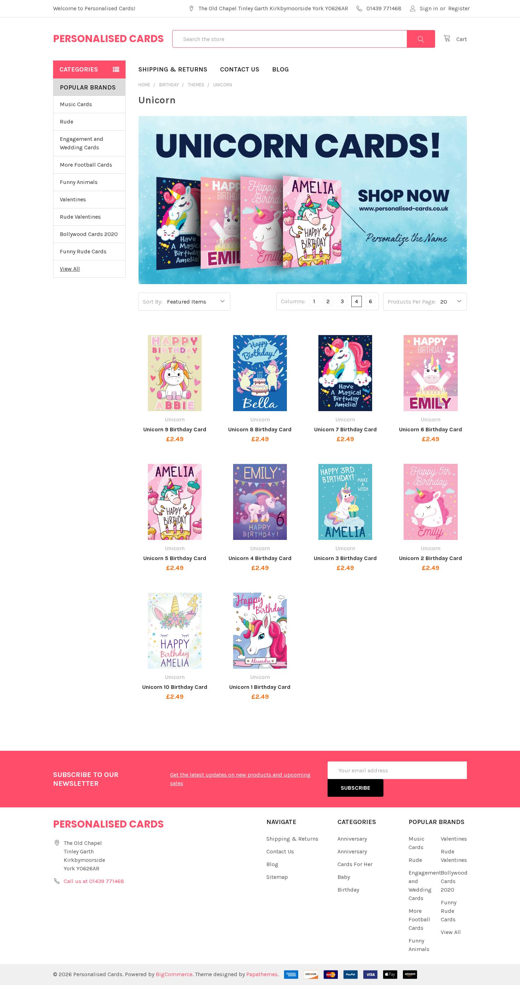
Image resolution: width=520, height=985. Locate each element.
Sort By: (152, 301)
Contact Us (239, 69)
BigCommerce (174, 974)
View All (70, 268)
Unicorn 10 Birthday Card (174, 687)
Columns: (293, 301)
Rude (66, 121)
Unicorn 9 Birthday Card (174, 429)
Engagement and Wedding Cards (81, 143)
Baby (343, 877)
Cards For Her (354, 864)
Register (459, 8)
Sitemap (277, 877)
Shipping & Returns (172, 69)
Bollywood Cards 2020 (89, 234)
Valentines (73, 199)
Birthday (348, 889)
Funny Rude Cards (83, 251)
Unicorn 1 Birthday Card (259, 687)
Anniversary (352, 838)
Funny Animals (79, 182)
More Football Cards (86, 164)
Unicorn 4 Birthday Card (260, 558)
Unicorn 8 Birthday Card (259, 429)
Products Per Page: (412, 301)
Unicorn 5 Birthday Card (174, 558)
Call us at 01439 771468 (94, 881)
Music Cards (76, 104)
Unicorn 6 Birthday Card (430, 429)
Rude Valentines (80, 216)
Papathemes (262, 974)
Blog (280, 69)
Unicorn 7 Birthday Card (345, 429)
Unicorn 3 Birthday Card (345, 558)
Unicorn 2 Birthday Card (430, 558)
